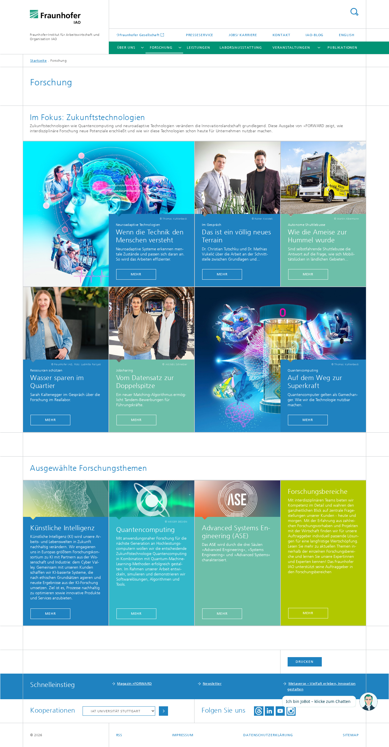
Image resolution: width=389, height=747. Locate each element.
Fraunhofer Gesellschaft (140, 35)
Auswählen (163, 711)
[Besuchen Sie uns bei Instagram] (291, 711)
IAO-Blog (315, 35)
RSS (119, 735)
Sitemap (351, 735)
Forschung (161, 47)
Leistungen (198, 47)
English (347, 35)
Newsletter (212, 684)
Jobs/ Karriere (243, 35)
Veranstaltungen (291, 47)
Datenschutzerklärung (268, 735)
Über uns (126, 47)
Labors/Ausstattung (241, 47)
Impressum (182, 735)
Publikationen (342, 47)
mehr (136, 274)
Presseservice (200, 35)
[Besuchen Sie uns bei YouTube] (280, 711)
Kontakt (281, 35)
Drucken (304, 662)
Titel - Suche (354, 11)
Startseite (38, 61)
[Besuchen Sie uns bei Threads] (258, 711)
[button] (368, 701)
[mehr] (237, 179)
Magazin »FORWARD (134, 684)
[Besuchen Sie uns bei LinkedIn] (269, 711)
